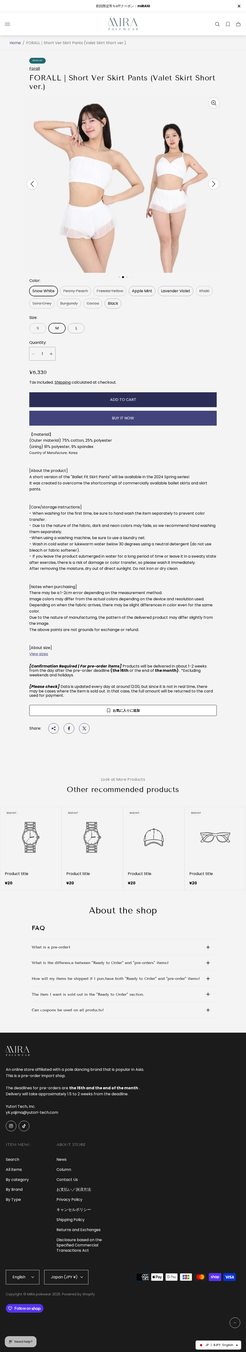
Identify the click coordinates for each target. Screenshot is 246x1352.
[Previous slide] (32, 184)
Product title (16, 874)
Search (12, 1159)
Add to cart (123, 399)
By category (17, 1179)
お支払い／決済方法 (73, 1189)
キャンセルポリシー (73, 1209)
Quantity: (37, 342)
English (18, 1277)
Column (63, 1169)
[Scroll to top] (235, 1322)
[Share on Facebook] (69, 728)
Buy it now (123, 418)
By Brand (14, 1189)
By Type (13, 1199)
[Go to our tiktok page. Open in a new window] (24, 1126)
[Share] (53, 728)
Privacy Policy (69, 1199)
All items (14, 1169)
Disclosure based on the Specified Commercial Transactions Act (79, 1245)
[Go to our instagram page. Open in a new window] (11, 1126)
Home (15, 43)
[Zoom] (214, 103)
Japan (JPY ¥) (64, 1277)
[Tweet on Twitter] (84, 728)
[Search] (217, 24)
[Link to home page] (18, 1051)
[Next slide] (214, 184)
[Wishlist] (228, 24)
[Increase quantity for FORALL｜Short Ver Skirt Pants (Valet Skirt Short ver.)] (51, 353)
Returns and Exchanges (78, 1230)
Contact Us (67, 1179)
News (61, 1159)
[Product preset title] (30, 837)
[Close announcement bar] (239, 6)
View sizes (38, 654)
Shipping (63, 382)
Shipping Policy (70, 1219)
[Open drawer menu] (7, 24)
